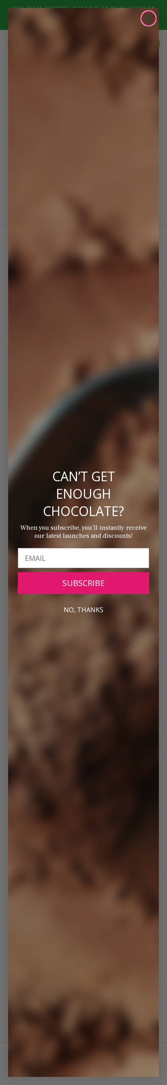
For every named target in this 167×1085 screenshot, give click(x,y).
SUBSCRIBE (83, 582)
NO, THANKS (83, 609)
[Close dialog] (148, 18)
